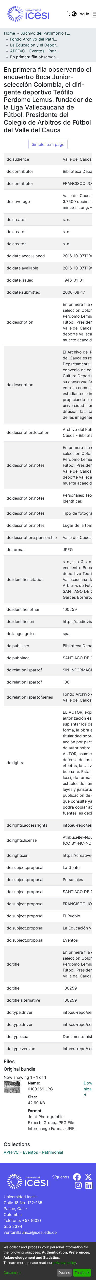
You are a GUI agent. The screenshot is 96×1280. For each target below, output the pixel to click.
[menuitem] (74, 14)
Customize (11, 1272)
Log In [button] (84, 13)
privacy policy (64, 1262)
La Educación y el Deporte (34, 45)
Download (88, 1089)
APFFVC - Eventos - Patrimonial (34, 50)
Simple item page (48, 144)
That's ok (82, 1272)
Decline (64, 1272)
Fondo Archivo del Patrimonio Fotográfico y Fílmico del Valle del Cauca (34, 39)
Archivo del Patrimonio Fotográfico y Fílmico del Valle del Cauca (45, 33)
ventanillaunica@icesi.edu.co (30, 1232)
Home (9, 33)
